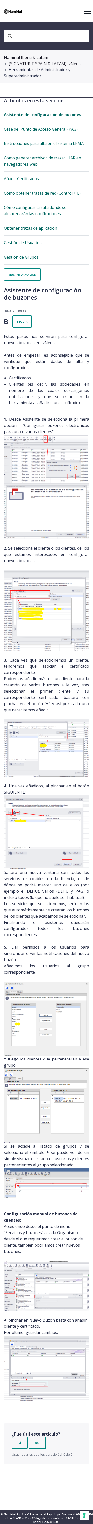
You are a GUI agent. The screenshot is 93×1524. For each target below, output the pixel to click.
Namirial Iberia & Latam (26, 57)
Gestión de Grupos (21, 257)
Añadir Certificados (21, 178)
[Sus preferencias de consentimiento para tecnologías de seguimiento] (84, 1515)
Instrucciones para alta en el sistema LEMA (44, 143)
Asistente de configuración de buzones (42, 114)
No (37, 1443)
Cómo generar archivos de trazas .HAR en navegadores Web (42, 161)
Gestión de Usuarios (23, 242)
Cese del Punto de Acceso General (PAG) (41, 129)
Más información (22, 274)
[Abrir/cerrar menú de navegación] (87, 11)
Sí (19, 1443)
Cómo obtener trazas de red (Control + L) (42, 193)
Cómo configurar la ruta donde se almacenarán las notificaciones (35, 210)
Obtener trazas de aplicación (30, 228)
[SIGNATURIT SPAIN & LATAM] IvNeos (45, 63)
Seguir (22, 321)
